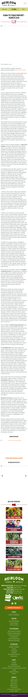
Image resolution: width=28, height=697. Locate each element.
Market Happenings (14, 614)
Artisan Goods (14, 625)
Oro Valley (14, 683)
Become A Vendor (14, 647)
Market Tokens (14, 691)
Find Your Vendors (14, 621)
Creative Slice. (14, 695)
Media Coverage (14, 671)
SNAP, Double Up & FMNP (14, 631)
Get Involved (14, 644)
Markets (14, 677)
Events (14, 612)
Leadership (14, 664)
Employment (14, 656)
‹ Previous (4, 9)
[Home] (8, 4)
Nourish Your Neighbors (14, 633)
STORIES (14, 9)
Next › (23, 9)
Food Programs (14, 628)
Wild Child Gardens (20, 70)
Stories (14, 670)
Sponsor (14, 652)
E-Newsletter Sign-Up (13, 607)
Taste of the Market (14, 635)
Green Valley (14, 680)
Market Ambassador (14, 638)
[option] (14, 476)
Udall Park (14, 682)
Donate (14, 648)
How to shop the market (14, 689)
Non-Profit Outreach (14, 654)
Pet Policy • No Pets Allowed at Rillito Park (14, 668)
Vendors (14, 618)
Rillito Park (14, 687)
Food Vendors (14, 623)
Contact (14, 673)
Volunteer (14, 650)
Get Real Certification (14, 666)
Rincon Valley (14, 685)
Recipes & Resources (14, 640)
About (14, 660)
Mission (14, 662)
